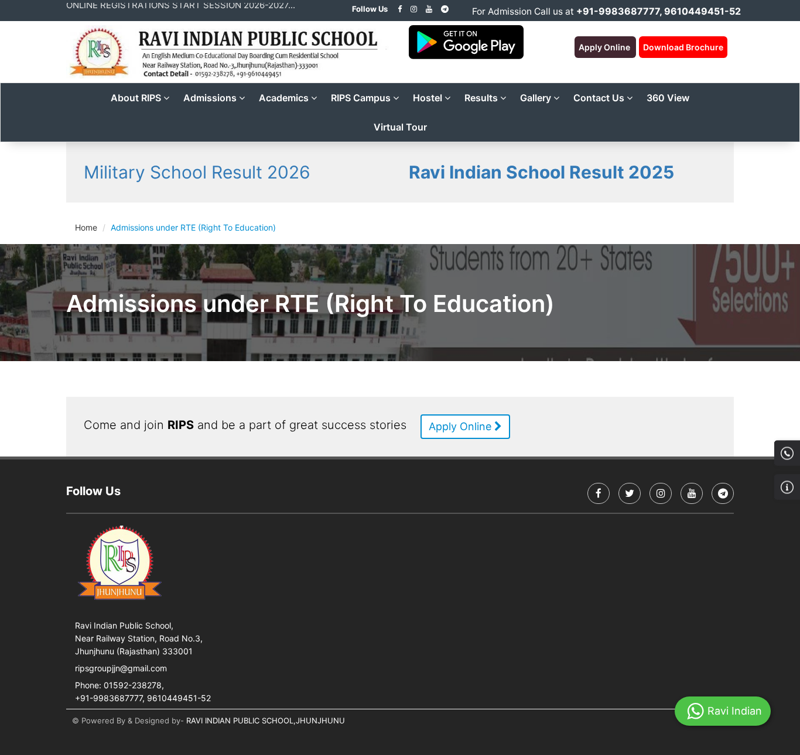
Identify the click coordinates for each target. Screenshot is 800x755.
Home (86, 227)
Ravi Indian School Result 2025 (541, 172)
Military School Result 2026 (197, 172)
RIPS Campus (362, 98)
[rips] (414, 8)
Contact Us (600, 98)
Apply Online (461, 426)
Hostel (429, 98)
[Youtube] (429, 8)
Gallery (536, 98)
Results (482, 98)
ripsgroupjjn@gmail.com (121, 668)
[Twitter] (629, 493)
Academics (285, 98)
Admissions (211, 98)
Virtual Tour (400, 127)
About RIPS (137, 98)
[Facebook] (400, 8)
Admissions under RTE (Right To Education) (193, 227)
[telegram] (445, 8)
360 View (668, 98)
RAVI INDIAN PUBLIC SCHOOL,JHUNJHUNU (265, 720)
